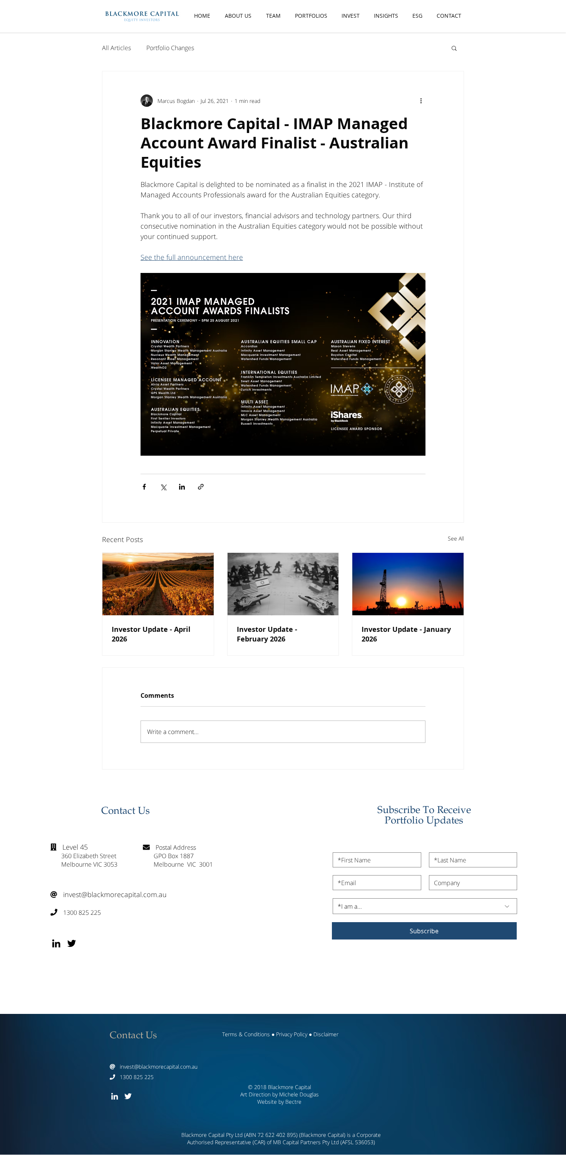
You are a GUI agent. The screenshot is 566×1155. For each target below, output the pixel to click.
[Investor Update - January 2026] (408, 584)
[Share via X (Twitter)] (163, 486)
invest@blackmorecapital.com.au (108, 894)
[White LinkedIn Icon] (114, 1096)
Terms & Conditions (246, 1034)
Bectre (293, 1101)
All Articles (116, 48)
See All (456, 538)
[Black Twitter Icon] (71, 943)
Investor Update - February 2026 (267, 634)
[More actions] (420, 100)
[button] (454, 48)
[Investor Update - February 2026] (283, 584)
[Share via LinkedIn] (182, 486)
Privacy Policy (291, 1034)
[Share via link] (200, 486)
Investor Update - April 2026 (151, 634)
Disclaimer (325, 1034)
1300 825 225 (75, 912)
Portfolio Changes (170, 48)
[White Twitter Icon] (128, 1096)
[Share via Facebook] (144, 486)
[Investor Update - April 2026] (158, 584)
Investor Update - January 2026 (406, 634)
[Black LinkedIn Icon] (56, 943)
